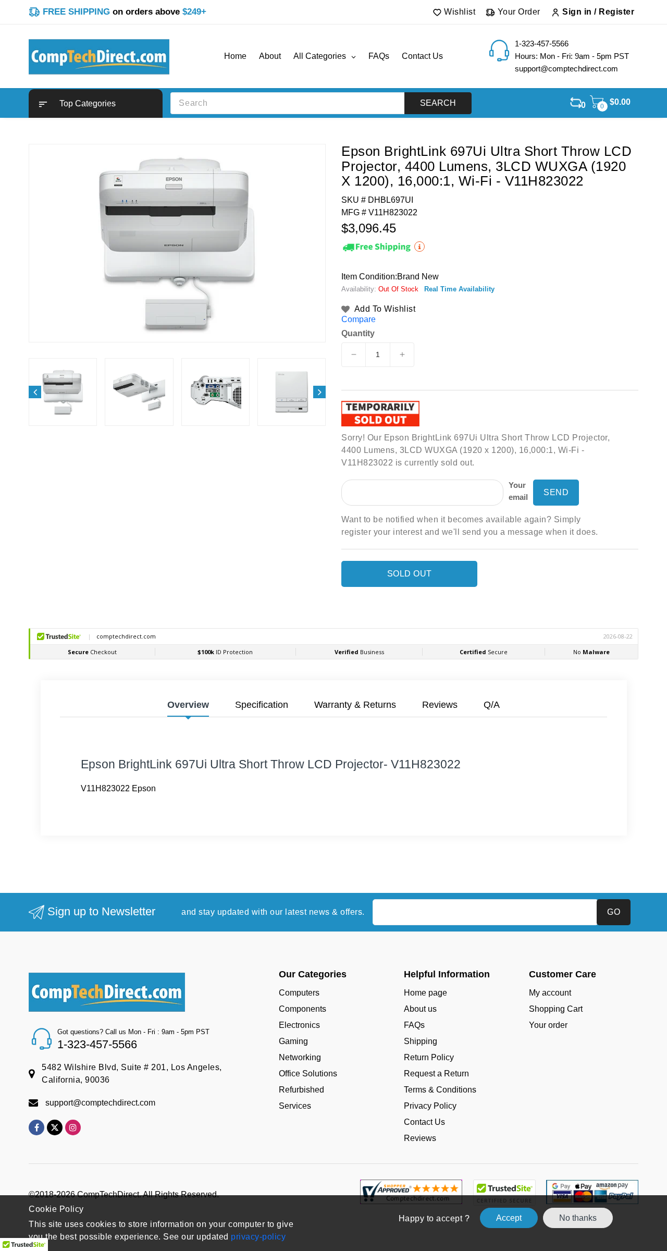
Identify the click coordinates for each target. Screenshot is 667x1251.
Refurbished (301, 1089)
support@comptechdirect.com (100, 1102)
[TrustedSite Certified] (504, 1193)
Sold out (409, 573)
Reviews (420, 1138)
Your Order (517, 11)
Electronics (299, 1025)
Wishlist (459, 11)
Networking (300, 1057)
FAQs (414, 1025)
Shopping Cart (556, 1008)
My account (550, 992)
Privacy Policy (430, 1105)
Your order (548, 1025)
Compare (358, 319)
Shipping (420, 1041)
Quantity (358, 333)
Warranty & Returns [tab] (355, 705)
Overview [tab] (188, 705)
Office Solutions (308, 1073)
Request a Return (436, 1073)
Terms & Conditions (440, 1089)
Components (302, 1008)
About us (420, 1008)
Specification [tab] (261, 705)
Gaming (293, 1041)
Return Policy (429, 1057)
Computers (299, 992)
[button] (96, 103)
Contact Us (424, 1122)
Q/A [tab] (492, 705)
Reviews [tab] (440, 705)
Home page (425, 992)
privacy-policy (257, 1236)
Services (295, 1105)
